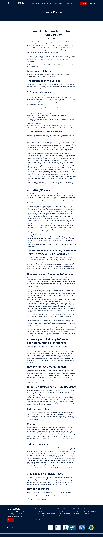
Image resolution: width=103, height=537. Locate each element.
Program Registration (40, 515)
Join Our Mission (58, 3)
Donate (92, 3)
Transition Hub (35, 3)
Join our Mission (77, 511)
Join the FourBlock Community (42, 520)
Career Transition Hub (40, 511)
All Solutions (60, 511)
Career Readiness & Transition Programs (45, 513)
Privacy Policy (89, 535)
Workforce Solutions (47, 3)
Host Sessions (60, 515)
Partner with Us (76, 513)
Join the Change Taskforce (63, 513)
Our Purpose (68, 3)
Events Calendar (39, 517)
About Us (86, 513)
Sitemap (94, 535)
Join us (84, 3)
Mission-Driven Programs (90, 511)
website (63, 58)
